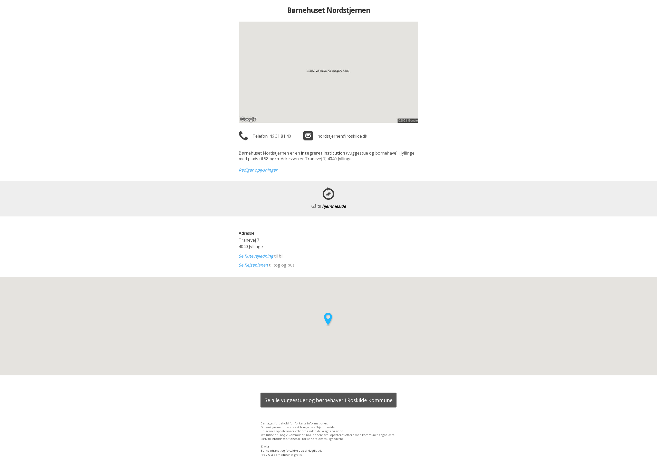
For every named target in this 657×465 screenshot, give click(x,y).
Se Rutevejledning (256, 256)
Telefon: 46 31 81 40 (272, 136)
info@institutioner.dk (286, 439)
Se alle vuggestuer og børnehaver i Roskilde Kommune (329, 400)
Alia (266, 446)
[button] (328, 319)
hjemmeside (328, 206)
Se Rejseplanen (253, 265)
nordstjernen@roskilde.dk (342, 136)
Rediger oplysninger (258, 170)
